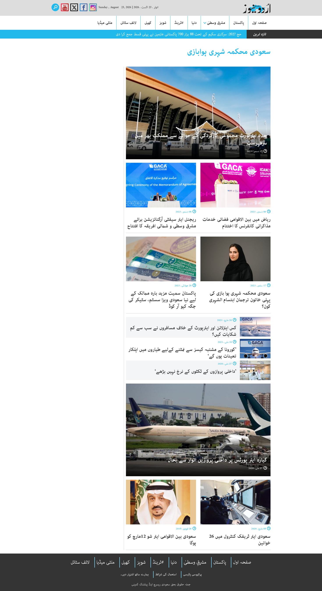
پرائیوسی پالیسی (192, 574)
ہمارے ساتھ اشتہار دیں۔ (134, 574)
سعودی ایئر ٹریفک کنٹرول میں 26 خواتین (240, 540)
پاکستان (238, 23)
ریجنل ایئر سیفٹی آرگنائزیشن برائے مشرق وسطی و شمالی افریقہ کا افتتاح (161, 223)
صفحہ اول (259, 23)
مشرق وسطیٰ (216, 23)
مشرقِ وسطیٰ (195, 562)
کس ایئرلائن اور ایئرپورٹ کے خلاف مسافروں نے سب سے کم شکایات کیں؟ (183, 331)
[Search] (55, 7)
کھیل (148, 23)
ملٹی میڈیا (104, 23)
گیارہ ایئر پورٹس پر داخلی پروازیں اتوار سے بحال (217, 460)
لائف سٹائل (128, 23)
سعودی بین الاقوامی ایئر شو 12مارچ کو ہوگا (161, 540)
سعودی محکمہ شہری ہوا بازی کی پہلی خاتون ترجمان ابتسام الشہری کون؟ (240, 300)
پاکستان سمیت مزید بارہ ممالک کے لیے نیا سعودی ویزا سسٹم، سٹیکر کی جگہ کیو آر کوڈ (162, 300)
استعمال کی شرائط (166, 574)
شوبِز (141, 562)
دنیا (194, 23)
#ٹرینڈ (179, 23)
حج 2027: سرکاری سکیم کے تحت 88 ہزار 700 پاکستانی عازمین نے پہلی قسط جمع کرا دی (179, 34)
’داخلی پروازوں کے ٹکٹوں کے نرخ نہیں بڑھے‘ (195, 371)
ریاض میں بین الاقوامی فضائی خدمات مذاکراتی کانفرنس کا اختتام (236, 223)
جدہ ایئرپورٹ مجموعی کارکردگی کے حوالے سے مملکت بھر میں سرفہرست (201, 139)
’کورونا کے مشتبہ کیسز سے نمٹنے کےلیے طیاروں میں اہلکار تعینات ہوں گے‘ (182, 353)
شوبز (162, 23)
